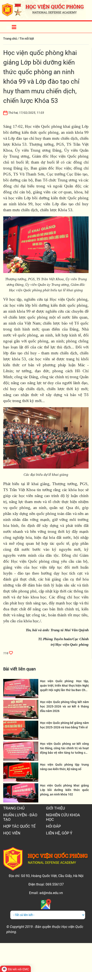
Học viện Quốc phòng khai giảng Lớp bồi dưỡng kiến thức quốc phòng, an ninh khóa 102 (64, 790)
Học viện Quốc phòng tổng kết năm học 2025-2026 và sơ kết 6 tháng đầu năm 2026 (64, 706)
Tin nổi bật (26, 38)
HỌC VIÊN (11, 833)
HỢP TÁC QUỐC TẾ (19, 826)
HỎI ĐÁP (53, 826)
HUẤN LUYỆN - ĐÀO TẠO (20, 817)
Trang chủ (10, 38)
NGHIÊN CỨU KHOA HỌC (63, 817)
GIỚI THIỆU (55, 808)
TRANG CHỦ (14, 808)
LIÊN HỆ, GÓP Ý (59, 833)
